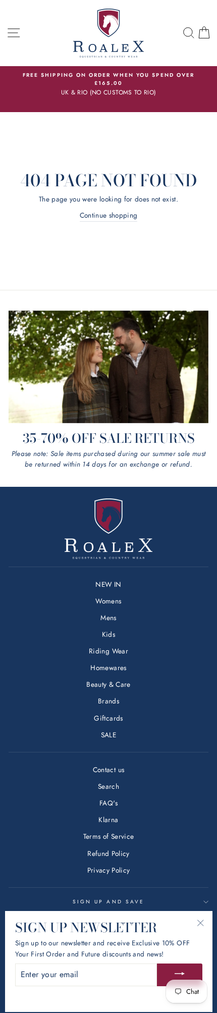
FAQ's (108, 803)
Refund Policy (108, 853)
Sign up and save (108, 901)
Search (108, 786)
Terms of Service (108, 836)
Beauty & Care (108, 684)
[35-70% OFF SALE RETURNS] (108, 367)
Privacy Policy (108, 870)
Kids (108, 634)
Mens (108, 618)
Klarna (108, 820)
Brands (108, 701)
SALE (108, 735)
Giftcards (108, 718)
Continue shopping (109, 215)
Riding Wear (108, 651)
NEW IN (108, 584)
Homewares (108, 668)
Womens (108, 601)
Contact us (108, 770)
